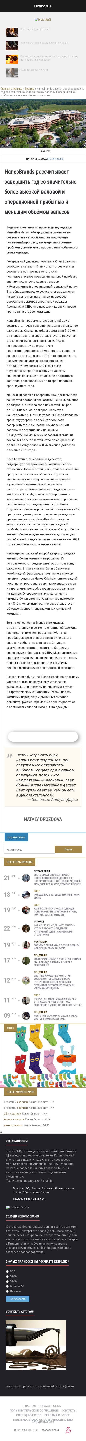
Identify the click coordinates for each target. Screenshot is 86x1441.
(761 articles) (55, 158)
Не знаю (15, 1291)
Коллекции (40, 941)
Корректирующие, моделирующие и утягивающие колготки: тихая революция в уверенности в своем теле (58, 1002)
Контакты (68, 1410)
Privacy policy (50, 1406)
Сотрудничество (29, 1415)
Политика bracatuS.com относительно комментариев (43, 1421)
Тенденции (40, 955)
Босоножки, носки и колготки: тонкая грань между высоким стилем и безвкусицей (57, 962)
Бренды (29, 88)
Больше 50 (16, 1286)
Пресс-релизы (42, 871)
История (39, 921)
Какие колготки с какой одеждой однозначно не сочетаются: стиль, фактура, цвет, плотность (55, 911)
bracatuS (10, 1101)
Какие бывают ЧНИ (41, 1101)
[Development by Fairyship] (68, 1430)
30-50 (13, 1281)
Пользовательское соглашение (34, 1410)
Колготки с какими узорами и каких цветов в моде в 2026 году (56, 1017)
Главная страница (11, 88)
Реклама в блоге (57, 1415)
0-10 (12, 1271)
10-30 (13, 1276)
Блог (37, 891)
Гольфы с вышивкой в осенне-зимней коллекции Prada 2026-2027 (56, 947)
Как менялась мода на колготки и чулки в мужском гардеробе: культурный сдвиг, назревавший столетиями (54, 930)
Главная (30, 1406)
